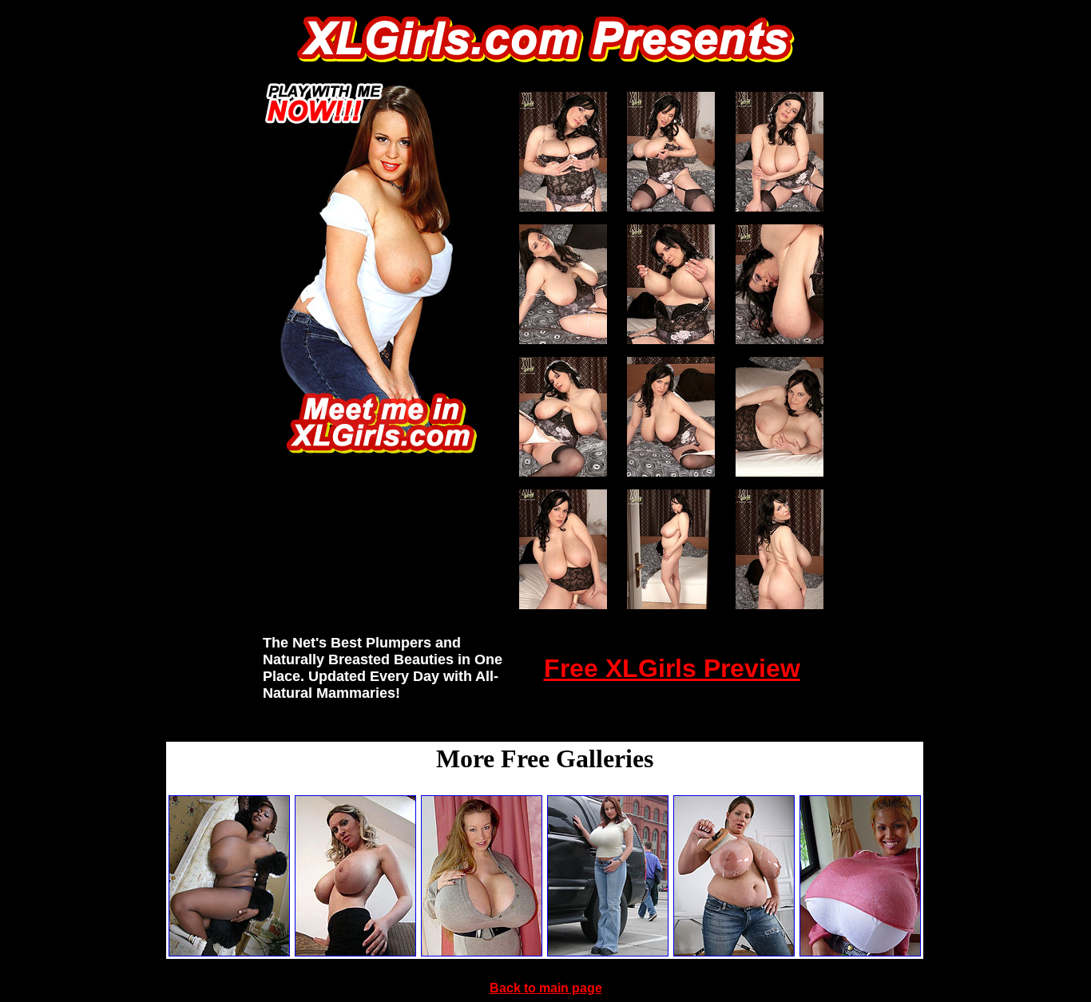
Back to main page (546, 988)
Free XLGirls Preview (672, 668)
